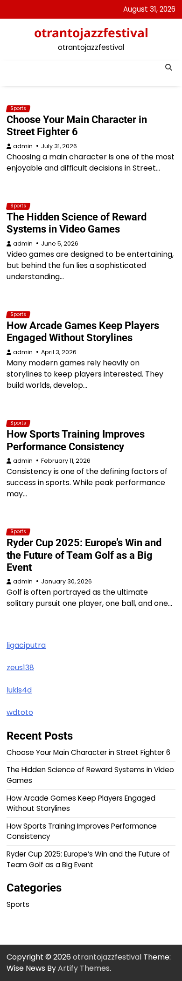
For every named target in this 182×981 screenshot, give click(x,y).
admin (23, 146)
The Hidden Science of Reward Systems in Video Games (77, 223)
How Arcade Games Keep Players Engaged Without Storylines (83, 331)
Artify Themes (84, 968)
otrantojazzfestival (91, 32)
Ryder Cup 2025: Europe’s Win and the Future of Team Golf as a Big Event (84, 555)
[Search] (168, 68)
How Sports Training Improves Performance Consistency (76, 440)
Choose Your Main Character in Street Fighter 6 (77, 125)
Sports (18, 108)
